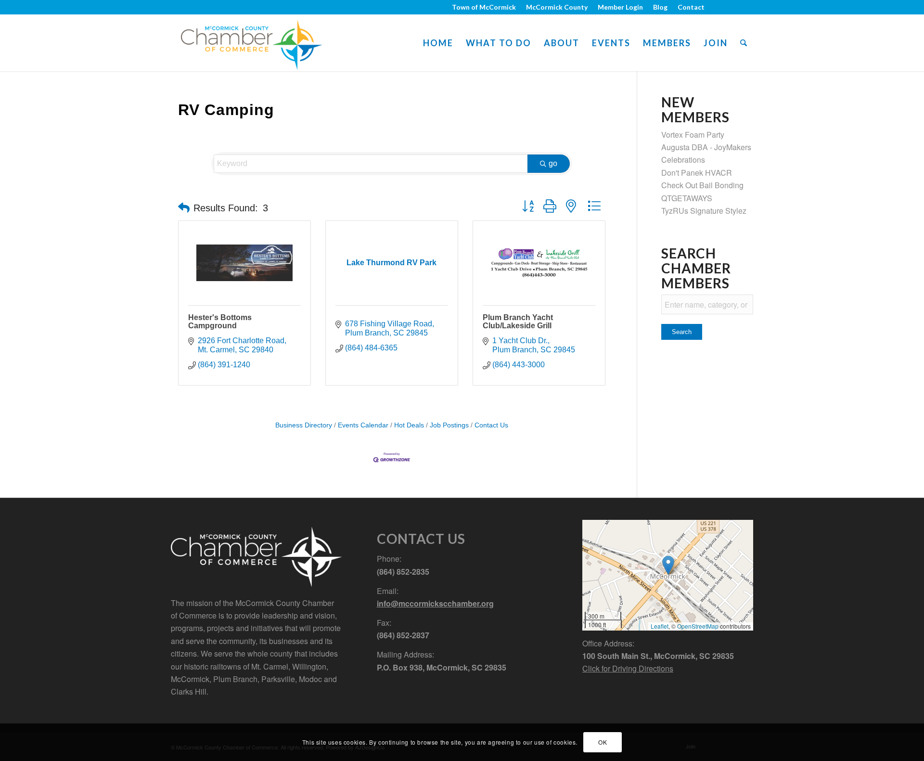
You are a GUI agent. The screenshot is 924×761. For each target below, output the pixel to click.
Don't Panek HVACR (696, 172)
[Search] (743, 42)
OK (602, 742)
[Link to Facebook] (717, 7)
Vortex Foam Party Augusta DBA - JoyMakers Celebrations (706, 147)
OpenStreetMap (698, 626)
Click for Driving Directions (627, 668)
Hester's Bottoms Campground (220, 321)
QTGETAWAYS (686, 198)
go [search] (553, 163)
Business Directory (303, 425)
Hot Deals (409, 425)
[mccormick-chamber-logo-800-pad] (251, 42)
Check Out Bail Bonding (702, 185)
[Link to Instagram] (731, 7)
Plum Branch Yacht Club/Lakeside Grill (518, 321)
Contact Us (491, 425)
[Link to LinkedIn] (746, 7)
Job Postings (449, 425)
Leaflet (659, 626)
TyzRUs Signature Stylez (703, 210)
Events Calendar (363, 425)
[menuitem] (484, 7)
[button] (184, 208)
